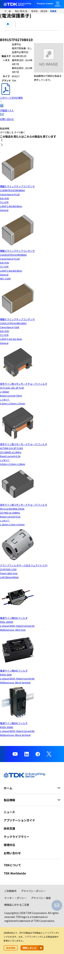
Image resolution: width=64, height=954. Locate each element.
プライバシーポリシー (33, 891)
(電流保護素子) (45, 11)
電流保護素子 (35, 11)
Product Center (45, 4)
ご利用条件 (10, 891)
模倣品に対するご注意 (16, 904)
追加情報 (10, 948)
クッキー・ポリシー (15, 898)
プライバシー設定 (41, 898)
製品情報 (12, 11)
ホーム (6, 11)
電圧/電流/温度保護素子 (23, 11)
